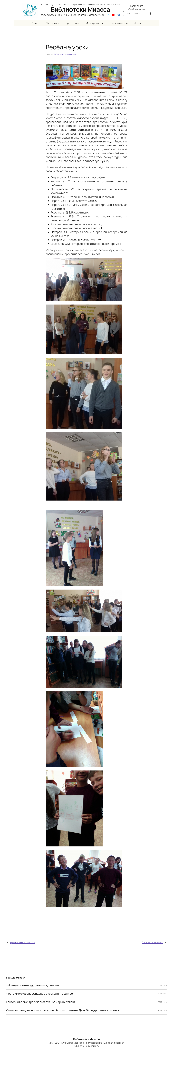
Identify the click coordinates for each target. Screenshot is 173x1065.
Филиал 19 (71, 54)
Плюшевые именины (152, 942)
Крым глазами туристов (22, 942)
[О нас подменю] (39, 23)
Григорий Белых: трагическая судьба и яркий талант (40, 1002)
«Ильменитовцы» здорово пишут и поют (32, 985)
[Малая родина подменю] (102, 23)
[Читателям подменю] (59, 23)
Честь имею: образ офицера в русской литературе (39, 993)
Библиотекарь (60, 54)
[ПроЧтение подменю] (79, 23)
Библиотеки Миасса (80, 9)
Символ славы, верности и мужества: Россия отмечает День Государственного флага (62, 1010)
